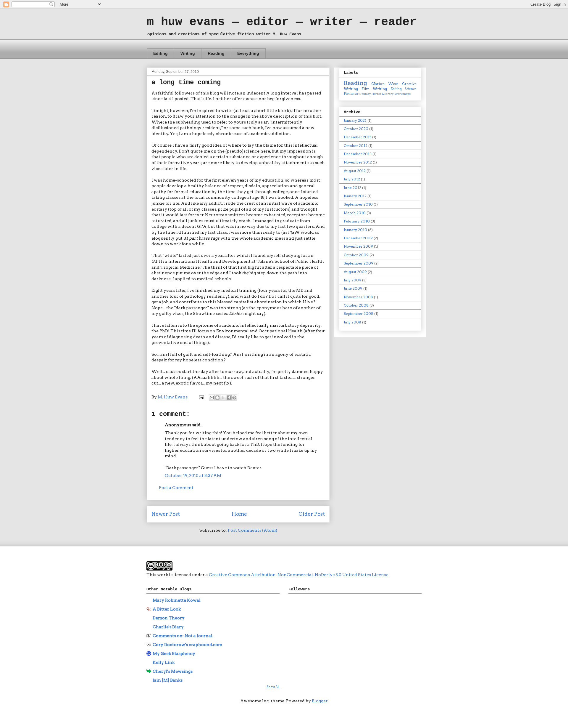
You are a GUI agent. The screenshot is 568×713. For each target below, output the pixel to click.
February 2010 (357, 221)
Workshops (402, 93)
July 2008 (352, 322)
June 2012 (352, 187)
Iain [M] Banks (168, 680)
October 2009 (356, 255)
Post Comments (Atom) (252, 530)
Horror (376, 93)
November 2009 (358, 246)
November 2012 (358, 162)
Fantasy (365, 93)
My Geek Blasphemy (174, 653)
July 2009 (352, 280)
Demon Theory (169, 618)
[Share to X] (223, 397)
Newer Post (165, 514)
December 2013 (358, 154)
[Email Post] (201, 397)
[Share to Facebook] (229, 397)
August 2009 (355, 272)
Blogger (319, 700)
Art (357, 93)
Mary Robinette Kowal (177, 600)
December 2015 (357, 137)
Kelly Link (164, 662)
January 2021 (355, 120)
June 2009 (353, 288)
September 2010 (358, 204)
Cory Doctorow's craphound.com (187, 644)
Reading (216, 53)
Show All (273, 687)
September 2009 (358, 263)
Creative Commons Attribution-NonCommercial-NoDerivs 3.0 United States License (298, 574)
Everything (248, 53)
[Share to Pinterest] (234, 397)
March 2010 (355, 213)
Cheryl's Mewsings (173, 671)
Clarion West (384, 83)
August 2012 (355, 171)
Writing (187, 53)
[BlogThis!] (217, 397)
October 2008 (356, 305)
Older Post (311, 514)
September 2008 (358, 313)
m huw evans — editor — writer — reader (282, 22)
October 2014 (355, 145)
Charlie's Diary (168, 626)
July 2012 (352, 179)
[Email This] (212, 397)
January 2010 (355, 229)
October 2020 (356, 128)
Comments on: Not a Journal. (183, 635)
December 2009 (358, 238)
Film (365, 88)
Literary (388, 93)
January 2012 (355, 196)
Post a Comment (176, 487)
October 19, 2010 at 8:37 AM (193, 475)
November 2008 (358, 297)
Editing (160, 53)
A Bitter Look (167, 609)
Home (239, 514)
